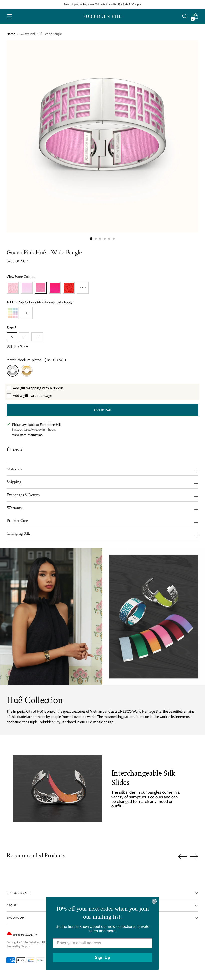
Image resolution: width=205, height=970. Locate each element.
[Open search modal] (185, 16)
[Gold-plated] (27, 371)
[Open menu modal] (9, 16)
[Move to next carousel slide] (194, 856)
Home (11, 34)
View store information (27, 435)
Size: (11, 327)
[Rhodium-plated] (13, 371)
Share (17, 449)
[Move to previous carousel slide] (182, 856)
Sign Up (102, 957)
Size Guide (21, 346)
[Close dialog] (154, 901)
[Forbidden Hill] (102, 16)
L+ (37, 337)
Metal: (24, 360)
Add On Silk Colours (40, 302)
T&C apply (135, 4)
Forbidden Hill (37, 942)
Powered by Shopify (18, 946)
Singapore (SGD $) (23, 934)
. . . (83, 285)
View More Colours (21, 276)
